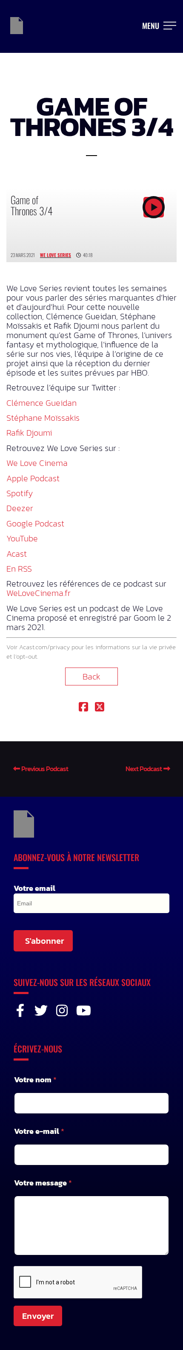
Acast (16, 553)
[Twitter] (41, 1010)
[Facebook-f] (20, 1010)
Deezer (19, 508)
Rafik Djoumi (29, 432)
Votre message (43, 1182)
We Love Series (55, 254)
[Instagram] (62, 1010)
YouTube (22, 538)
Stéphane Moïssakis (43, 417)
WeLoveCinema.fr (38, 593)
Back (91, 676)
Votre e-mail (39, 1131)
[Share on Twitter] (100, 707)
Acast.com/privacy (44, 647)
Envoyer (38, 1316)
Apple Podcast (33, 478)
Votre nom (35, 1079)
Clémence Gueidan (41, 402)
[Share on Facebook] (83, 707)
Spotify (19, 493)
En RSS (19, 568)
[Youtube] (82, 1010)
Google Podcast (35, 523)
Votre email (34, 888)
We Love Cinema (37, 463)
